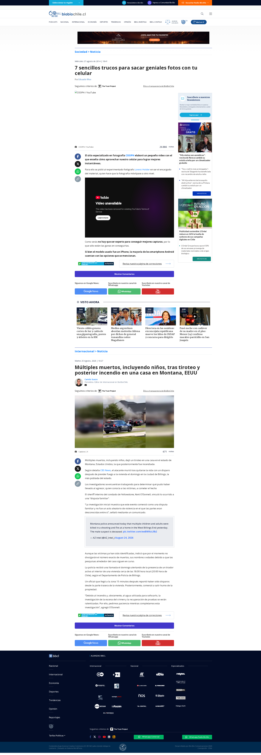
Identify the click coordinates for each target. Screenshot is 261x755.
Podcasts (53, 22)
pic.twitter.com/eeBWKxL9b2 (140, 531)
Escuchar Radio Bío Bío (196, 2)
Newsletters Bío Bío (135, 2)
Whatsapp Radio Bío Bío (199, 737)
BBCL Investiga (140, 22)
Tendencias (116, 22)
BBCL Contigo (156, 22)
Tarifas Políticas (56, 735)
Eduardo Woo (84, 79)
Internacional (78, 22)
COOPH (130, 155)
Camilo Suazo (91, 379)
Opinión (127, 22)
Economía (92, 22)
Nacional (64, 22)
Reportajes (54, 717)
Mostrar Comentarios (124, 274)
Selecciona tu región (62, 2)
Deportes (104, 22)
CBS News (105, 470)
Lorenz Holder (142, 169)
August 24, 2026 (124, 537)
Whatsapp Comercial (150, 737)
